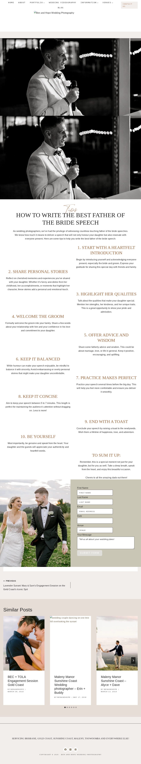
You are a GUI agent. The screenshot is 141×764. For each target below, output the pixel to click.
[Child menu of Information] (90, 2)
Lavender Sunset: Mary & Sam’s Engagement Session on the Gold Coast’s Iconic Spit (34, 585)
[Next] (133, 660)
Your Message (84, 535)
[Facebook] (65, 749)
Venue (80, 525)
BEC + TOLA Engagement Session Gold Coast (23, 681)
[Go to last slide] (8, 660)
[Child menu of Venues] (108, 2)
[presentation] (23, 643)
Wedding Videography (62, 3)
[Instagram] (70, 749)
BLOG (61, 8)
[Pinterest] (75, 749)
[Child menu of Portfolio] (37, 2)
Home (11, 3)
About (22, 3)
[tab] (65, 707)
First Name (82, 488)
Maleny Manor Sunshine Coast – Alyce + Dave (113, 681)
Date (79, 516)
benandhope (17, 689)
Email (80, 506)
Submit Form (89, 553)
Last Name (82, 497)
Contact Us (127, 5)
